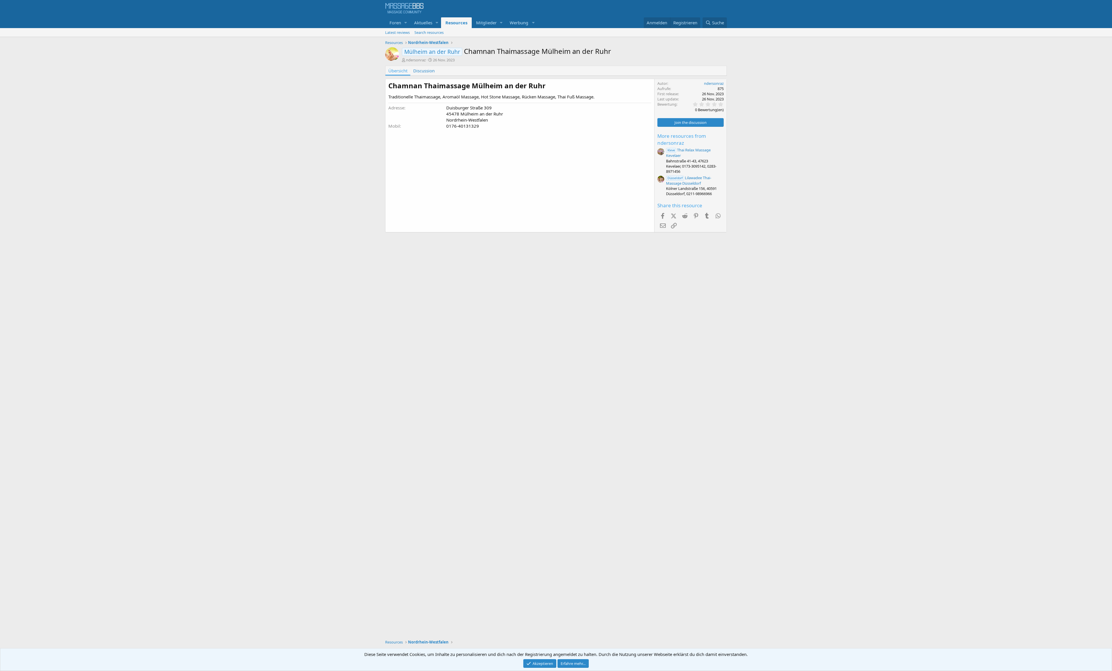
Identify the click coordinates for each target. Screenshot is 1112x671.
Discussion (424, 71)
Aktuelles (423, 22)
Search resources (429, 32)
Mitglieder (486, 22)
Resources (456, 22)
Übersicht (397, 71)
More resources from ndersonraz (681, 139)
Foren (395, 22)
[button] (406, 22)
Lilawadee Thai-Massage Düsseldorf (688, 180)
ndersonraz (416, 60)
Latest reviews (397, 32)
